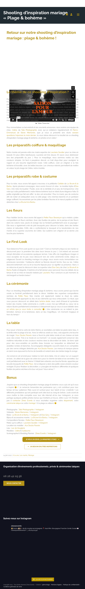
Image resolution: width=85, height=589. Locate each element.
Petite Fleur (23, 296)
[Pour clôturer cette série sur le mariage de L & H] (8, 549)
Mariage (31, 455)
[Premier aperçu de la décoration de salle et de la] (8, 560)
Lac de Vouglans (18, 428)
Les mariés (23, 455)
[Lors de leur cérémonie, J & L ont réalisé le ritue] (8, 538)
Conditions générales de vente (12, 586)
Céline (14, 130)
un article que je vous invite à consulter (24, 309)
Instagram (40, 410)
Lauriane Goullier (58, 152)
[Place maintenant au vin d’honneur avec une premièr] (48, 571)
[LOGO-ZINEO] (14, 2)
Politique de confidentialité (71, 584)
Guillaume (26, 431)
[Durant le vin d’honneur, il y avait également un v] (8, 571)
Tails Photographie (29, 130)
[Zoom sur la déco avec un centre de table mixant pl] (48, 549)
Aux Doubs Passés (24, 335)
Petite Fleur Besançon (53, 218)
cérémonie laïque (14, 403)
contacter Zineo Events (23, 401)
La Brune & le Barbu (27, 202)
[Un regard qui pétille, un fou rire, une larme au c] (48, 538)
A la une (16, 455)
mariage (32, 403)
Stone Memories (21, 412)
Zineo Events (40, 433)
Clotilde (61, 184)
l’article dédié (44, 301)
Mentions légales (56, 584)
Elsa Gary (56, 267)
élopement (68, 401)
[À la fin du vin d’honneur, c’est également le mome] (48, 560)
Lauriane (46, 273)
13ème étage (46, 584)
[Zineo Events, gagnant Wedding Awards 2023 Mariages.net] (9, 502)
